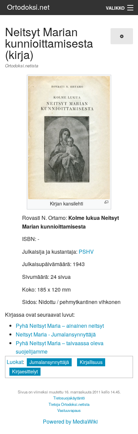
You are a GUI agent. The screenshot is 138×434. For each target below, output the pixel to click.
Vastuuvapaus (69, 410)
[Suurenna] (106, 202)
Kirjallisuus (91, 361)
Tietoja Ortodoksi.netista (69, 404)
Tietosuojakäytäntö (69, 397)
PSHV (86, 251)
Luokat (15, 362)
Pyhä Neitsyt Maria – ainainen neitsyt (60, 325)
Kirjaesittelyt (25, 371)
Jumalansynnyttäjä (49, 361)
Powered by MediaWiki (70, 421)
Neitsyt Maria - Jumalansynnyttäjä (56, 334)
